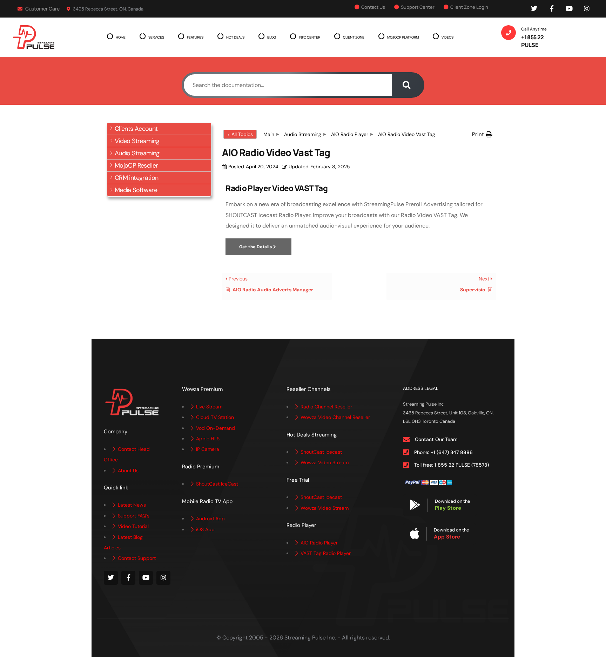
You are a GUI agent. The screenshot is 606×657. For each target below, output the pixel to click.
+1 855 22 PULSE (532, 41)
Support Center (418, 7)
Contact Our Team (436, 439)
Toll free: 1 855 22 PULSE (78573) (451, 465)
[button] (159, 129)
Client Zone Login (469, 7)
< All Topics (240, 134)
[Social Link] (534, 9)
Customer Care (42, 8)
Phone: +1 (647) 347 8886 (443, 452)
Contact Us (373, 7)
